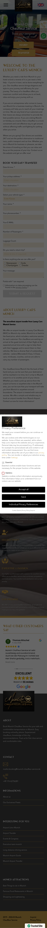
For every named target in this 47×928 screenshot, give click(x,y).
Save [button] (23, 497)
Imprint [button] (32, 510)
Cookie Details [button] (16, 510)
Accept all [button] (23, 490)
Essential (8, 462)
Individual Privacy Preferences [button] (23, 505)
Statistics (8, 473)
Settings (14, 458)
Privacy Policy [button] (26, 510)
